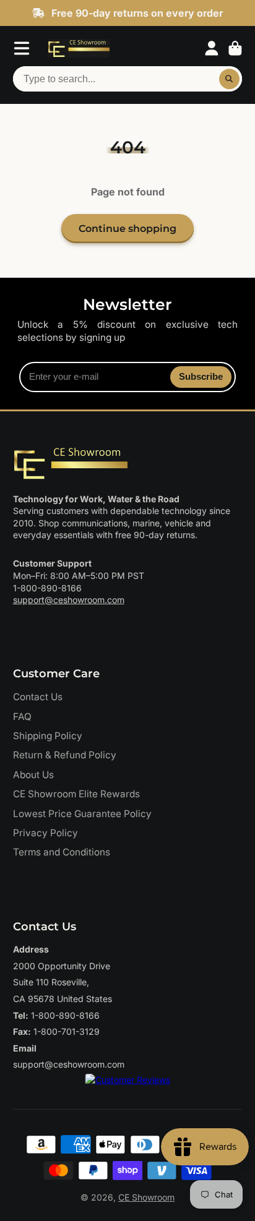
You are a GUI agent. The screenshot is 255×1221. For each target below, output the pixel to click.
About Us (33, 775)
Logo (79, 48)
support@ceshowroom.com (68, 599)
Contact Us (38, 697)
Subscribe (201, 376)
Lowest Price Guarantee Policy (82, 814)
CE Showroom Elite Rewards (76, 794)
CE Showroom (146, 1197)
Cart (235, 48)
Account (211, 48)
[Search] (229, 79)
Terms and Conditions (61, 852)
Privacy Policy (45, 833)
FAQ (22, 716)
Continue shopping (127, 228)
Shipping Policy (47, 736)
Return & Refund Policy (64, 755)
